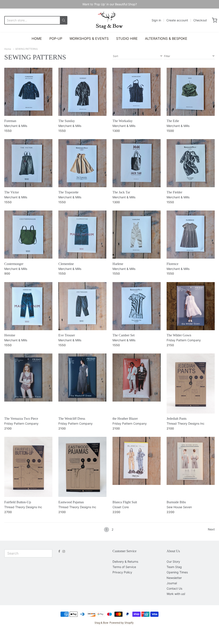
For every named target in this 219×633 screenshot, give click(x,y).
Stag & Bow (101, 622)
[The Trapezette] (82, 163)
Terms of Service (124, 567)
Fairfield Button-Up (17, 502)
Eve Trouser (66, 335)
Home (7, 48)
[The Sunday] (82, 92)
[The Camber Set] (136, 306)
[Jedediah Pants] (191, 383)
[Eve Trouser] (82, 306)
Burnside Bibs (176, 502)
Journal (172, 583)
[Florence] (191, 235)
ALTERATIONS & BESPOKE (166, 38)
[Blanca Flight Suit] (136, 461)
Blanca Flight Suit (124, 502)
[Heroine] (28, 306)
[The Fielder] (191, 163)
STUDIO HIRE (127, 38)
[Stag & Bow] (109, 20)
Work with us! (176, 594)
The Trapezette (68, 192)
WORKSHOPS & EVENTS (89, 38)
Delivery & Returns (125, 561)
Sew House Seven (179, 507)
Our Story (173, 561)
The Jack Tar (121, 192)
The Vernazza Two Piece (21, 418)
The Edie (173, 121)
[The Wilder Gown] (191, 306)
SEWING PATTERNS (26, 48)
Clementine (66, 264)
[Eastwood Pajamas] (82, 467)
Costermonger (13, 264)
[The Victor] (28, 163)
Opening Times (177, 572)
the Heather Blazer (125, 418)
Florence (172, 264)
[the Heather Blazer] (136, 377)
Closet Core (120, 507)
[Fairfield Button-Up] (28, 467)
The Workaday (122, 121)
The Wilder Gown (179, 335)
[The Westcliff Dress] (82, 377)
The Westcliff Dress (71, 418)
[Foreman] (28, 92)
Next (211, 529)
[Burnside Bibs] (191, 461)
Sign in (156, 20)
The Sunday (66, 121)
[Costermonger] (28, 235)
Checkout (200, 20)
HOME (37, 38)
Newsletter (174, 578)
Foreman (10, 121)
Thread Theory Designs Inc (185, 423)
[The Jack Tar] (136, 163)
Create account (177, 20)
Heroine (9, 335)
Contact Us (174, 588)
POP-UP (55, 38)
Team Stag (174, 567)
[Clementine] (82, 235)
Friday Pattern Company (184, 340)
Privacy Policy (122, 572)
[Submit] (63, 20)
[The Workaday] (136, 92)
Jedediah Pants (176, 418)
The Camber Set (123, 335)
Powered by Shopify (122, 622)
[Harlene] (136, 235)
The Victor (11, 192)
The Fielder (174, 192)
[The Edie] (191, 92)
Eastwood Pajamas (71, 502)
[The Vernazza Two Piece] (28, 377)
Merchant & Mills (15, 126)
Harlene (117, 264)
